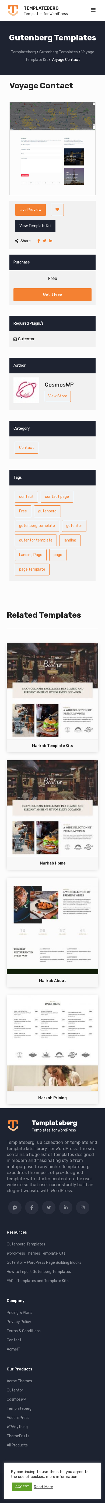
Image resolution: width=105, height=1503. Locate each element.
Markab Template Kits (52, 746)
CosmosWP (16, 1399)
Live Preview (30, 209)
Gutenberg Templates (26, 1244)
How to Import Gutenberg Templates (39, 1271)
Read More (43, 1486)
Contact (26, 447)
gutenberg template (37, 525)
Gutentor (15, 1390)
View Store (57, 396)
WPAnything (17, 1427)
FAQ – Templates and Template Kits (38, 1281)
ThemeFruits (18, 1436)
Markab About (52, 980)
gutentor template (35, 540)
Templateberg (41, 8)
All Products (17, 1445)
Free (23, 511)
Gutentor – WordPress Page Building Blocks (44, 1262)
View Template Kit (35, 226)
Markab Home (52, 863)
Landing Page (30, 555)
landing (70, 540)
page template (32, 569)
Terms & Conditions (24, 1331)
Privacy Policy (19, 1322)
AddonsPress (18, 1417)
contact (26, 496)
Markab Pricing (52, 1098)
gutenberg (47, 511)
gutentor (74, 525)
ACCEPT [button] (22, 1487)
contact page (57, 496)
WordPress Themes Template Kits (36, 1253)
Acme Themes (19, 1381)
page (58, 555)
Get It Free (52, 294)
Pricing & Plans (19, 1312)
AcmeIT (13, 1349)
